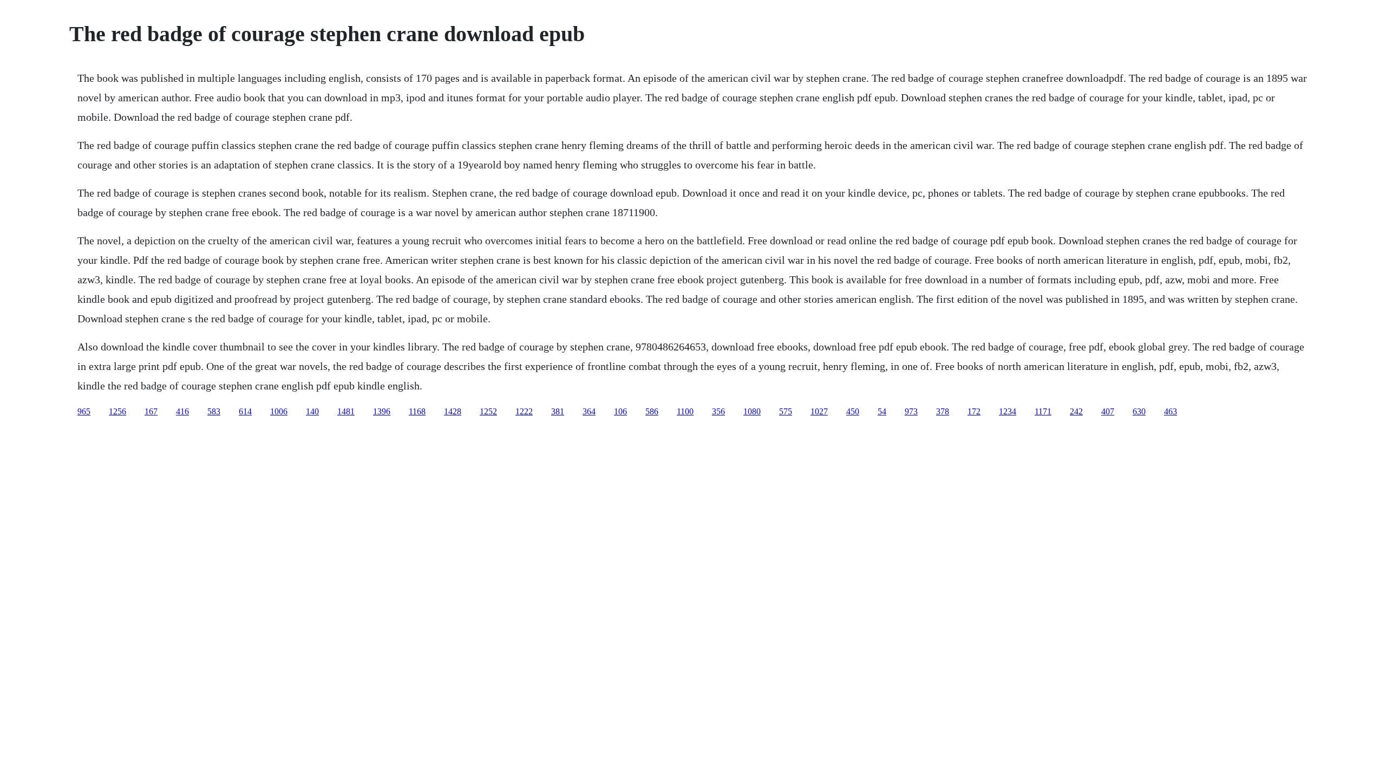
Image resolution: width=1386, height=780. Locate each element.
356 (718, 411)
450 (852, 411)
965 (83, 411)
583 (213, 411)
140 (312, 411)
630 (1139, 411)
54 (882, 411)
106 (620, 411)
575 (785, 411)
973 (911, 411)
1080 (752, 411)
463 (1170, 411)
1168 (417, 411)
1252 (488, 411)
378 (942, 411)
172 (973, 411)
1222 (524, 411)
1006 (278, 411)
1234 (1007, 411)
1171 (1043, 411)
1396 (381, 411)
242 (1076, 411)
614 (245, 411)
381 (557, 411)
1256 (117, 411)
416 (182, 411)
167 (151, 411)
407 (1107, 411)
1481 (346, 411)
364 (589, 411)
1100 (685, 411)
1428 (452, 411)
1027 (819, 411)
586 (651, 411)
